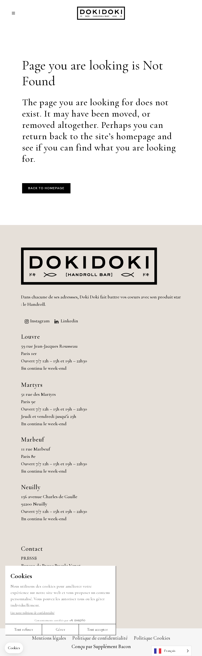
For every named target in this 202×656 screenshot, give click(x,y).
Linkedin (69, 321)
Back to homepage (46, 188)
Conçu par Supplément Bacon (101, 646)
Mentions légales (49, 638)
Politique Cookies (152, 638)
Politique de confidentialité (100, 638)
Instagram (40, 321)
